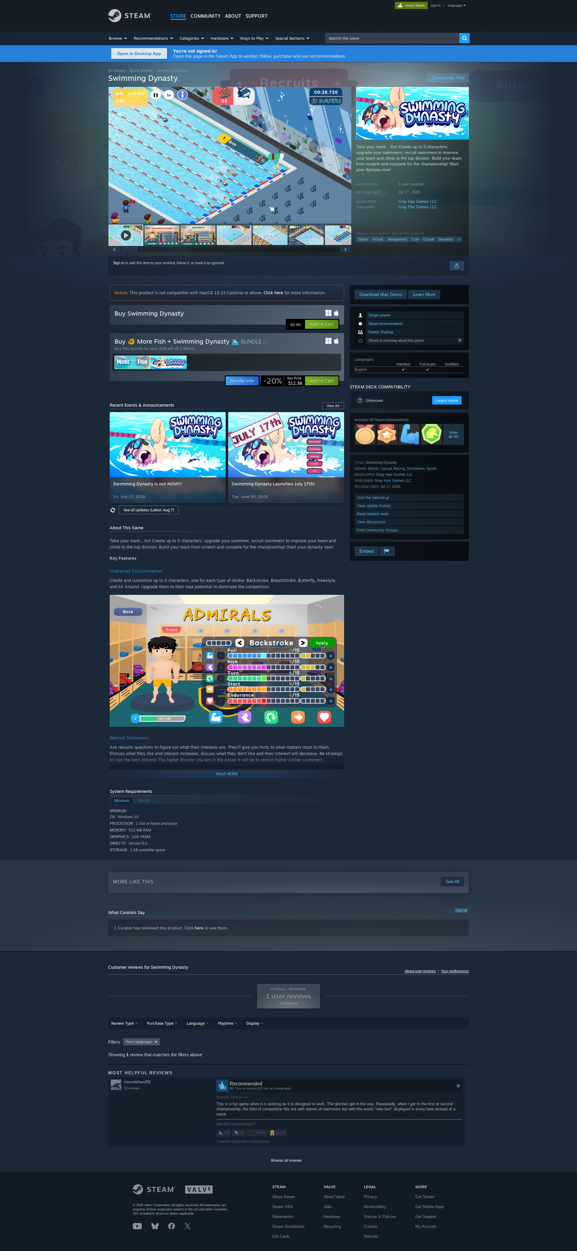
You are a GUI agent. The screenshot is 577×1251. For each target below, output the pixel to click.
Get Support (425, 1216)
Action (373, 468)
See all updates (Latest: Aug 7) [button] (149, 510)
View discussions (371, 522)
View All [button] (333, 406)
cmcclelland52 (137, 1082)
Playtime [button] (225, 1023)
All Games (116, 70)
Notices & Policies (380, 1216)
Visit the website (371, 497)
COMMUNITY (206, 16)
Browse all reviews (286, 1160)
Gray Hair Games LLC (417, 201)
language (455, 5)
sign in (436, 5)
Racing (399, 468)
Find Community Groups (377, 530)
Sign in (118, 263)
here (199, 927)
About (233, 16)
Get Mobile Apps (429, 1206)
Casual (428, 239)
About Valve (334, 1196)
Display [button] (252, 1023)
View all (461, 910)
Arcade (378, 239)
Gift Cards (281, 1236)
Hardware (332, 1216)
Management (397, 239)
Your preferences (455, 971)
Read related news (373, 514)
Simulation (445, 239)
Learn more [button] (447, 400)
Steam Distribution (288, 1226)
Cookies (371, 1226)
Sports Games (141, 70)
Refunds (371, 1236)
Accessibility (375, 1206)
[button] (118, 38)
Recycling (332, 1226)
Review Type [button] (122, 1023)
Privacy (370, 1196)
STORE (178, 16)
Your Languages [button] (139, 1042)
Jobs (328, 1206)
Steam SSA (282, 1206)
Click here (273, 292)
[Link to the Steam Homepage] (130, 20)
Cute (415, 239)
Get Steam (424, 1196)
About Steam (283, 1196)
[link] (282, 381)
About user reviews (420, 971)
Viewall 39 (454, 434)
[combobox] (392, 38)
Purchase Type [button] (160, 1023)
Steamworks (283, 1216)
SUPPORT (257, 16)
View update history (374, 505)
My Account (425, 1226)
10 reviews (132, 1088)
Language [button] (196, 1023)
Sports (363, 239)
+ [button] (459, 239)
